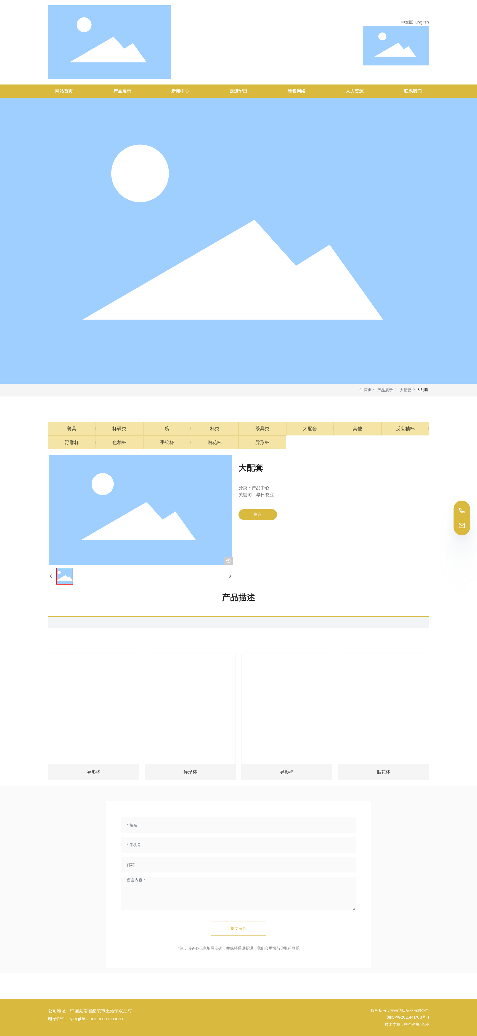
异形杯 (262, 442)
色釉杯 (119, 442)
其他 (357, 428)
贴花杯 (215, 442)
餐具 (71, 428)
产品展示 (385, 390)
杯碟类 (119, 428)
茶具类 (262, 428)
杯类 (214, 428)
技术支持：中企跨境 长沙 (407, 1024)
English (422, 22)
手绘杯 (167, 442)
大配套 (405, 390)
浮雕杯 (72, 442)
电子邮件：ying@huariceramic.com (85, 1019)
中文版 (407, 22)
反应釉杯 (405, 428)
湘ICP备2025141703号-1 (408, 1017)
